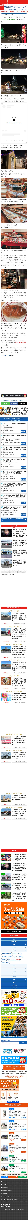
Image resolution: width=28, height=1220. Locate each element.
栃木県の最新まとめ (6, 953)
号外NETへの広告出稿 (7, 1190)
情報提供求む (5, 1187)
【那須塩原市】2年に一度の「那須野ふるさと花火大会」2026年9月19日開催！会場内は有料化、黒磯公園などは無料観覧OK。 (19, 867)
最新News (12, 11)
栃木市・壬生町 (17, 953)
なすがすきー (11, 574)
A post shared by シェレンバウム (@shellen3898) (14, 140)
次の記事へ (22, 400)
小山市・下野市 (13, 959)
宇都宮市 (4, 959)
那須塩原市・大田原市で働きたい (13, 418)
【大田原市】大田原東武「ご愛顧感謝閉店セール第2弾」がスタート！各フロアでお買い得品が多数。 (19, 740)
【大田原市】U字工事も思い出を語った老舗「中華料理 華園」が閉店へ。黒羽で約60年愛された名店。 (19, 617)
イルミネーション (5, 572)
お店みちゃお (4, 574)
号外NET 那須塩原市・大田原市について (11, 1199)
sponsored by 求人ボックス (14, 420)
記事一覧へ (14, 400)
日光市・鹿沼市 (18, 956)
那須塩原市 (23, 572)
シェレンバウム (5, 355)
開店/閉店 (23, 11)
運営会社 (4, 1184)
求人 (18, 11)
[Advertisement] (14, 592)
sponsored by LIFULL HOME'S (14, 1105)
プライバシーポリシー (7, 1196)
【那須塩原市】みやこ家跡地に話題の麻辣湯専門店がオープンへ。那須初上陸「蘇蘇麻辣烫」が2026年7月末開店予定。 (19, 650)
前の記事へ (6, 400)
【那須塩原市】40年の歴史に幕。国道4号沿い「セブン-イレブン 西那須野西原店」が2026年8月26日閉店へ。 (19, 666)
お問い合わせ (5, 1193)
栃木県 (12, 14)
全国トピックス (4, 11)
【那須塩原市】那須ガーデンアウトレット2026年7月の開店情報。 (19, 797)
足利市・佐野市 (5, 962)
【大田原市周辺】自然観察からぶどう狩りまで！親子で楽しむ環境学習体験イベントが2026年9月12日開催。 (19, 896)
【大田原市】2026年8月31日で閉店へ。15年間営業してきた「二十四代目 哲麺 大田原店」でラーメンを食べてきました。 (19, 681)
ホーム (3, 1181)
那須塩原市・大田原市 (7, 956)
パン (19, 572)
